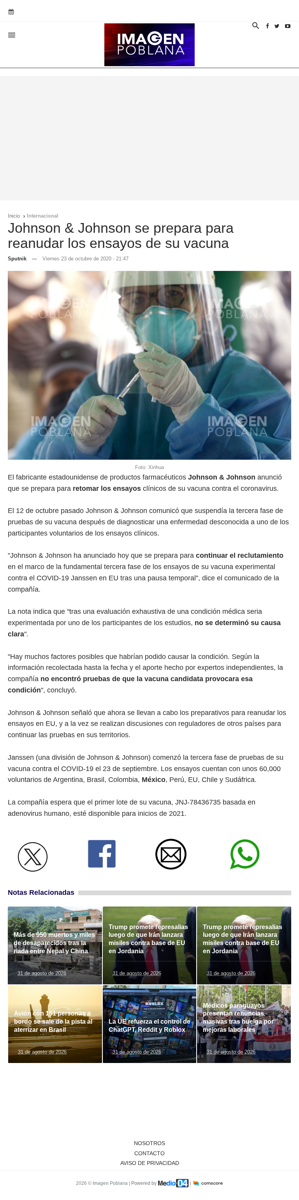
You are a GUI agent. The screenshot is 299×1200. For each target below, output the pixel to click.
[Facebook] (267, 26)
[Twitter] (277, 26)
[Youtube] (287, 26)
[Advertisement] (149, 138)
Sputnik (17, 259)
